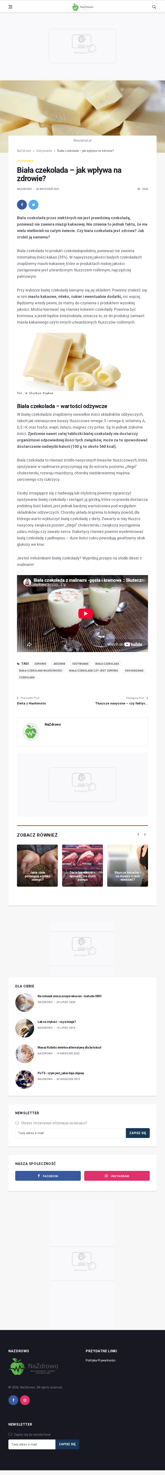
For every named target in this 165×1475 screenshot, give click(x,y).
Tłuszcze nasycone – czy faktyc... (121, 703)
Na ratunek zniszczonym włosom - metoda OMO (69, 996)
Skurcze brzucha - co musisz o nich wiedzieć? (127, 876)
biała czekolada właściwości (40, 670)
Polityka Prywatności (100, 1360)
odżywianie (80, 663)
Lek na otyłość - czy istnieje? (57, 1022)
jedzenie (59, 663)
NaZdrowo (24, 150)
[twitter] (33, 205)
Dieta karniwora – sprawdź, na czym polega (83, 876)
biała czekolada (107, 663)
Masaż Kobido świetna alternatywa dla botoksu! (69, 1047)
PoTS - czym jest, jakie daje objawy (61, 1073)
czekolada (27, 677)
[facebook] (22, 205)
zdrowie (40, 663)
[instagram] (25, 1400)
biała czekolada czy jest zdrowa (93, 670)
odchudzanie (134, 670)
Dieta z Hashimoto (31, 703)
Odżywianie (44, 150)
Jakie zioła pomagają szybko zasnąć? (37, 876)
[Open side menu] (10, 7)
